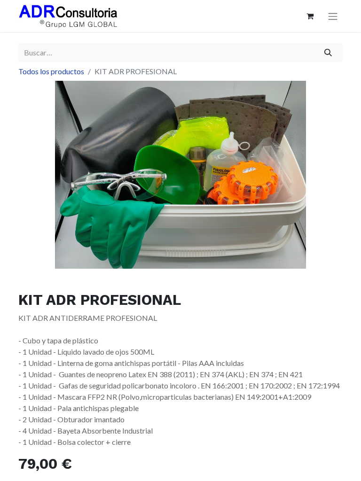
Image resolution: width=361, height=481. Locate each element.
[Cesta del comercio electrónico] (309, 16)
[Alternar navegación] (333, 16)
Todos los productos (51, 71)
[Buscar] (328, 52)
